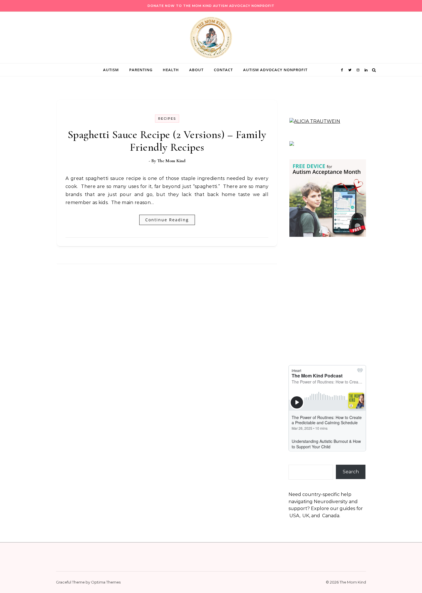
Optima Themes (106, 582)
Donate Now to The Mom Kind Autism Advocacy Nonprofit (211, 6)
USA (294, 515)
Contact (223, 69)
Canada (330, 515)
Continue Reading (167, 219)
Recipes (167, 119)
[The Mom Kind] (211, 39)
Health (171, 69)
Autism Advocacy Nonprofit (275, 69)
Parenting (140, 69)
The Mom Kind (171, 161)
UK (305, 515)
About (196, 69)
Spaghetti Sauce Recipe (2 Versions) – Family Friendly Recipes (167, 141)
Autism (111, 69)
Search (351, 471)
